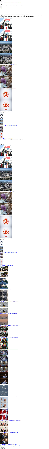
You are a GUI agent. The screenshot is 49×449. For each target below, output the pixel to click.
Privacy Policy (11, 446)
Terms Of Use (8, 446)
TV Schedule (1, 446)
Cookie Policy (14, 446)
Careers (6, 446)
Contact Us (4, 446)
